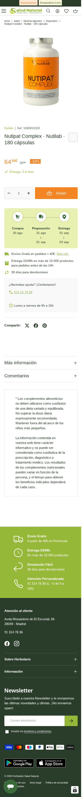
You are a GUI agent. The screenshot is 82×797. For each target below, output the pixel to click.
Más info (62, 254)
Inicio (7, 21)
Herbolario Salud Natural (25, 792)
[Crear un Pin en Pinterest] (44, 325)
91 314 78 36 (13, 648)
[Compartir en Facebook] (35, 325)
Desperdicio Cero (50, 2)
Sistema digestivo (32, 21)
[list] (41, 71)
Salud (17, 21)
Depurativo (52, 21)
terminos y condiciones (37, 747)
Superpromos (28, 2)
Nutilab (9, 128)
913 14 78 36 (23, 292)
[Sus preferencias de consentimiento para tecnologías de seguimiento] (71, 790)
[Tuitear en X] (27, 325)
